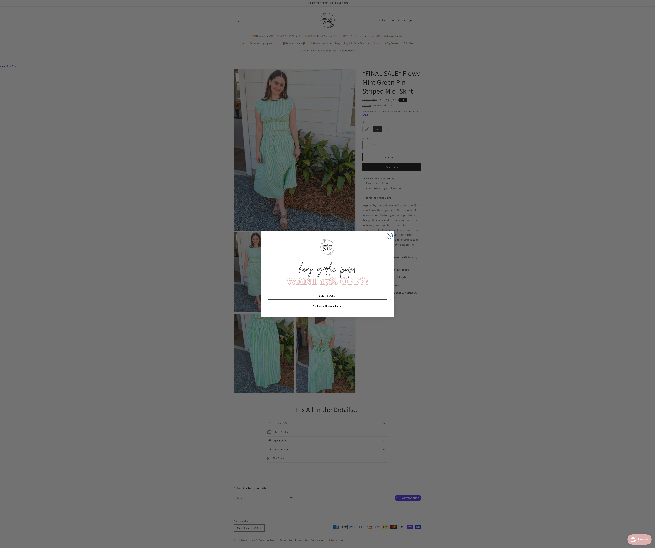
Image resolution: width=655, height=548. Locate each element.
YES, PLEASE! (327, 296)
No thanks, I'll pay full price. (327, 306)
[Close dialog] (390, 236)
